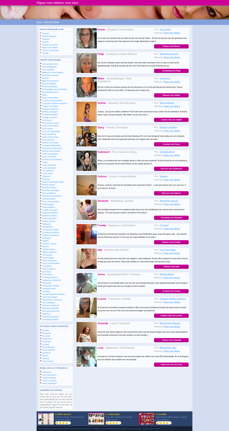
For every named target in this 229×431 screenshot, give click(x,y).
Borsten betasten (49, 36)
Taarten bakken (48, 249)
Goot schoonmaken (50, 126)
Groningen (46, 342)
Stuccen (45, 246)
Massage (46, 179)
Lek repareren (48, 171)
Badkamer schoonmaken (52, 72)
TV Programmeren (50, 277)
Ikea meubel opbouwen (52, 148)
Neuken (45, 42)
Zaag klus (46, 314)
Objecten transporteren (52, 196)
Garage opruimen (49, 117)
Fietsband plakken (50, 115)
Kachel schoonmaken (51, 151)
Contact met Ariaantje (171, 340)
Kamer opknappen (50, 154)
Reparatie (46, 224)
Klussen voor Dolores (171, 193)
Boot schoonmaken (50, 98)
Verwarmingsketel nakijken (53, 294)
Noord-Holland (48, 350)
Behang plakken (49, 84)
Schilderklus (47, 227)
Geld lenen (47, 120)
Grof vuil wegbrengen (51, 131)
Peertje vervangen (50, 210)
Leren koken (47, 173)
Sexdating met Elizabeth (171, 218)
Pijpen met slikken (50, 47)
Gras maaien (47, 129)
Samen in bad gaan (50, 50)
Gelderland (47, 339)
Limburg (45, 344)
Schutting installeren (51, 232)
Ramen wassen (48, 221)
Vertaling (46, 291)
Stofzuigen (46, 238)
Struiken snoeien (49, 244)
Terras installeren (49, 260)
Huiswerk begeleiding (51, 145)
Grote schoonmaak (50, 137)
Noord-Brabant (48, 347)
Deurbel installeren (50, 109)
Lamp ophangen (49, 168)
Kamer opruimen (49, 157)
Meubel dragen (48, 185)
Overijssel (46, 353)
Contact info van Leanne (171, 316)
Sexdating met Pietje (171, 71)
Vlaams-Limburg (49, 381)
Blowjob (45, 33)
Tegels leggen (48, 258)
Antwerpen (46, 372)
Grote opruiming (49, 134)
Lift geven (46, 176)
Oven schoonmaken (50, 202)
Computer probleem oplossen (54, 103)
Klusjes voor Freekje (171, 242)
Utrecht (45, 356)
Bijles (44, 95)
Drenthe (45, 330)
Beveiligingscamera (50, 92)
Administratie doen (50, 64)
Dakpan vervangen (50, 106)
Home (39, 22)
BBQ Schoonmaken (50, 81)
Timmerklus (47, 266)
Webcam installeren (50, 305)
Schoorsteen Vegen (50, 230)
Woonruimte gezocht (51, 311)
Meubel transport (49, 187)
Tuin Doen (46, 272)
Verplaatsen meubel (50, 286)
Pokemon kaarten (49, 216)
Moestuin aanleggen (51, 190)
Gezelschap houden (50, 123)
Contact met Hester (171, 46)
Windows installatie (50, 308)
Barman (45, 78)
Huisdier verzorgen (50, 143)
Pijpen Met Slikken (52, 22)
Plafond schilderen (50, 213)
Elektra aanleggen (50, 112)
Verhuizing (46, 283)
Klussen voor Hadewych (171, 169)
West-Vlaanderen (49, 383)
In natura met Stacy (171, 144)
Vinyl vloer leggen (49, 297)
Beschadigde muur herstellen (54, 89)
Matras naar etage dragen (53, 182)
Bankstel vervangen (50, 75)
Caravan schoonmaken (52, 100)
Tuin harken (47, 275)
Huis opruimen (48, 140)
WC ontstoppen (48, 303)
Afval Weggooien (49, 67)
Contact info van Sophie (171, 120)
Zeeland (45, 358)
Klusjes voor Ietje (171, 267)
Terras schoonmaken (51, 263)
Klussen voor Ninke (171, 95)
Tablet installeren (49, 252)
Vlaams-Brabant (49, 378)
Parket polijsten (48, 207)
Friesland (46, 336)
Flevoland (46, 333)
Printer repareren (49, 218)
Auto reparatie (48, 70)
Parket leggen (48, 204)
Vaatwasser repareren (51, 280)
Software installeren (50, 235)
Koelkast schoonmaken (52, 159)
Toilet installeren (49, 269)
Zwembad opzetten (50, 319)
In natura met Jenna (171, 291)
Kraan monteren (49, 165)
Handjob (46, 39)
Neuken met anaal (50, 45)
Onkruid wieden (49, 199)
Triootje (45, 53)
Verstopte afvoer (49, 289)
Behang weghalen (50, 86)
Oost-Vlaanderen (49, 375)
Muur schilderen (49, 193)
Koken (45, 162)
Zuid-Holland (47, 361)
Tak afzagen (47, 255)
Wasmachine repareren (52, 300)
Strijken (45, 241)
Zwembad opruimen (50, 317)
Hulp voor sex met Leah (171, 364)
